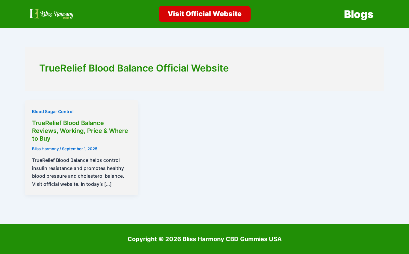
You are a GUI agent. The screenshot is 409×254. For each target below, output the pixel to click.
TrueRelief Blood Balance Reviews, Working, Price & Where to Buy (80, 130)
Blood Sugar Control (53, 111)
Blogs (359, 14)
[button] (205, 14)
